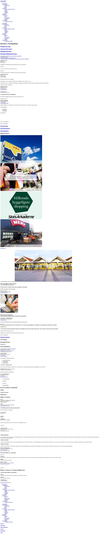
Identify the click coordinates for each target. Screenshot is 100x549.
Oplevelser (4, 14)
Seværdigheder (4, 4)
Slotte (5, 6)
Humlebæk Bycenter (5, 51)
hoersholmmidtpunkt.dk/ (4, 103)
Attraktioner (4, 8)
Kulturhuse (6, 31)
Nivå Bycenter (4, 126)
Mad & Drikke (4, 20)
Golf (5, 16)
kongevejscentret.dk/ (3, 356)
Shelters (6, 19)
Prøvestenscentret (5, 128)
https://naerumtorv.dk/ (4, 376)
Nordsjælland (4, 3)
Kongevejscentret (5, 337)
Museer (6, 7)
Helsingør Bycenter (5, 46)
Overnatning (4, 13)
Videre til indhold (3, 0)
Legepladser (7, 18)
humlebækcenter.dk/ (3, 89)
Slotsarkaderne (4, 131)
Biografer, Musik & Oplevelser (10, 9)
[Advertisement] (31, 541)
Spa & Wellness (7, 17)
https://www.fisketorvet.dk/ (4, 450)
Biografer (6, 15)
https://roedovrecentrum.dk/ (4, 463)
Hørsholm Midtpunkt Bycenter (8, 54)
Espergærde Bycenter (6, 49)
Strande (6, 32)
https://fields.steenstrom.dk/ (4, 405)
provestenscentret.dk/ (3, 292)
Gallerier (6, 11)
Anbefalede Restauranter (9, 21)
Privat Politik (2, 530)
